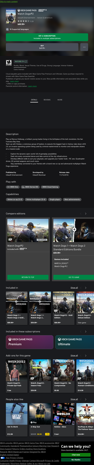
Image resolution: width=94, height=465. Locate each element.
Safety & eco (32, 463)
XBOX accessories (47, 443)
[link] (16, 308)
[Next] (85, 213)
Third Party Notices (18, 463)
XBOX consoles (6, 443)
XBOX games (18, 443)
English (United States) (9, 454)
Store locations (39, 448)
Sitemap (25, 460)
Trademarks (5, 463)
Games (26, 451)
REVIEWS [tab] (47, 100)
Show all (74, 287)
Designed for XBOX (37, 451)
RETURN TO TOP (28, 277)
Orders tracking (26, 448)
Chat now (76, 455)
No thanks (75, 459)
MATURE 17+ (19, 61)
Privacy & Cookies (52, 460)
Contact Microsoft (36, 460)
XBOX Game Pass (31, 443)
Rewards (3, 451)
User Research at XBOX (57, 445)
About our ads (44, 463)
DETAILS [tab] (34, 100)
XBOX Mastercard (15, 451)
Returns (15, 448)
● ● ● (84, 47)
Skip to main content (9, 1)
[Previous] (80, 213)
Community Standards (9, 445)
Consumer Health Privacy (10, 460)
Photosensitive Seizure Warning (33, 445)
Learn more (14, 81)
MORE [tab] (60, 100)
